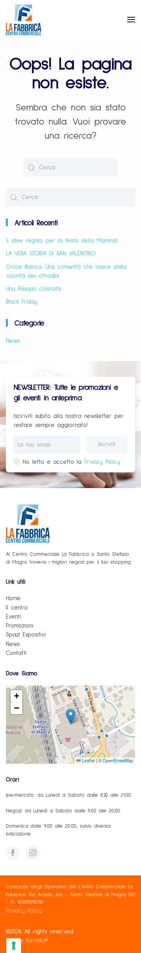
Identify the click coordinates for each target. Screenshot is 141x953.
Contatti (16, 653)
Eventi (13, 617)
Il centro (17, 608)
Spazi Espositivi (26, 635)
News (13, 341)
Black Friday (22, 302)
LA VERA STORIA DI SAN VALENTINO (51, 254)
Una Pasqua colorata (33, 289)
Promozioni (19, 626)
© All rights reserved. (40, 932)
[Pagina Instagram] (33, 853)
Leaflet (88, 760)
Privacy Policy (102, 462)
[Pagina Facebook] (13, 853)
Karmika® (37, 941)
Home (13, 598)
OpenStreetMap (118, 760)
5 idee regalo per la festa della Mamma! (62, 241)
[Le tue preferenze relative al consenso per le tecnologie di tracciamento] (13, 945)
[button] (131, 19)
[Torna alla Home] (23, 19)
